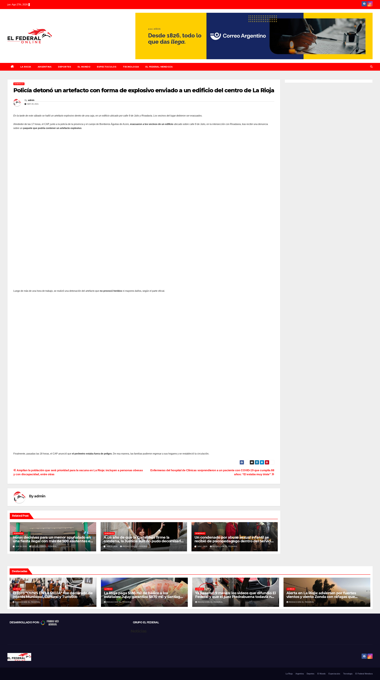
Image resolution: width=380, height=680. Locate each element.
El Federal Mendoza (159, 66)
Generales (19, 84)
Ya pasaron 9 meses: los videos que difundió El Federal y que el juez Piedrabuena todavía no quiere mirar (235, 597)
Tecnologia (131, 66)
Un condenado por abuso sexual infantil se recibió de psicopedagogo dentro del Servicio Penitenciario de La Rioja (233, 541)
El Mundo (84, 66)
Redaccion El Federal (44, 546)
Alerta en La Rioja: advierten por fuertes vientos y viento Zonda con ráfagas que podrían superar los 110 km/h (321, 597)
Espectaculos (106, 66)
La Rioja (25, 66)
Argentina (45, 66)
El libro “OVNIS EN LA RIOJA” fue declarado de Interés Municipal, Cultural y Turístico (53, 595)
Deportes (64, 66)
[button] (371, 66)
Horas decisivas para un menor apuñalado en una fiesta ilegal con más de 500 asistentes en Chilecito (53, 541)
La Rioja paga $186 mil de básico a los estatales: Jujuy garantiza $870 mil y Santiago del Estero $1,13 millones (143, 597)
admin (31, 100)
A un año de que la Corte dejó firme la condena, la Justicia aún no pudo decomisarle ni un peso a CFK (143, 541)
